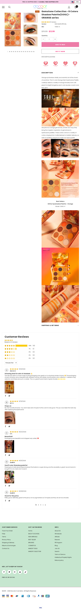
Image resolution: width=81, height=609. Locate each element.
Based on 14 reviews (11, 342)
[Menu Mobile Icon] (3, 7)
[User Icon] (69, 7)
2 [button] (9, 51)
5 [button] (15, 51)
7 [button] (19, 51)
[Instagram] (15, 572)
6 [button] (17, 51)
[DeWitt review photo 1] (9, 477)
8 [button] (21, 51)
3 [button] (11, 51)
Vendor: (44, 24)
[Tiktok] (25, 572)
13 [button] (31, 51)
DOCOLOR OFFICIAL (60, 24)
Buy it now (60, 51)
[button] (46, 22)
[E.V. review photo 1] (9, 446)
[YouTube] (20, 572)
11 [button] (27, 51)
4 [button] (13, 51)
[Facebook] (4, 572)
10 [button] (25, 51)
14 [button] (33, 51)
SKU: (43, 27)
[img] (14, 369)
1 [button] (7, 51)
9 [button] (23, 51)
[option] (20, 29)
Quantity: (45, 35)
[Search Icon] (9, 7)
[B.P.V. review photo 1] (10, 417)
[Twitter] (9, 572)
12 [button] (29, 51)
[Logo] (40, 7)
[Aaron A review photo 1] (9, 387)
